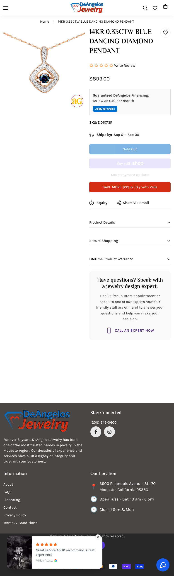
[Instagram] (109, 431)
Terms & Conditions (20, 523)
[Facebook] (95, 431)
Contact (10, 507)
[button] (165, 7)
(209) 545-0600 (103, 422)
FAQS (7, 492)
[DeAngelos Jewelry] (87, 8)
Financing (11, 500)
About (8, 484)
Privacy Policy (14, 515)
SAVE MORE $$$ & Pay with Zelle (130, 187)
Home (44, 21)
